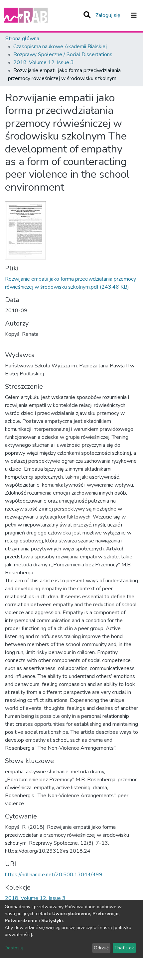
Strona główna (22, 38)
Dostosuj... (15, 948)
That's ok (124, 948)
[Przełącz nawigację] (133, 15)
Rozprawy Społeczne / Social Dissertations (62, 54)
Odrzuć (101, 948)
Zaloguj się (108, 15)
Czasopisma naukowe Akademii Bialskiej (60, 46)
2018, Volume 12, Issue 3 (43, 62)
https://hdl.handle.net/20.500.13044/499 (53, 874)
